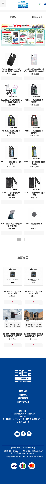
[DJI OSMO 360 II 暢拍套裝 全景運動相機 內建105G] (12, 319)
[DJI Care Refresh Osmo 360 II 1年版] (33, 276)
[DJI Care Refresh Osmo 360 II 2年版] (12, 276)
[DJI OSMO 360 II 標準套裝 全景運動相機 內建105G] (33, 319)
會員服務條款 (17, 448)
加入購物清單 (9, 79)
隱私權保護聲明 (28, 448)
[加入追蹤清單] (20, 78)
